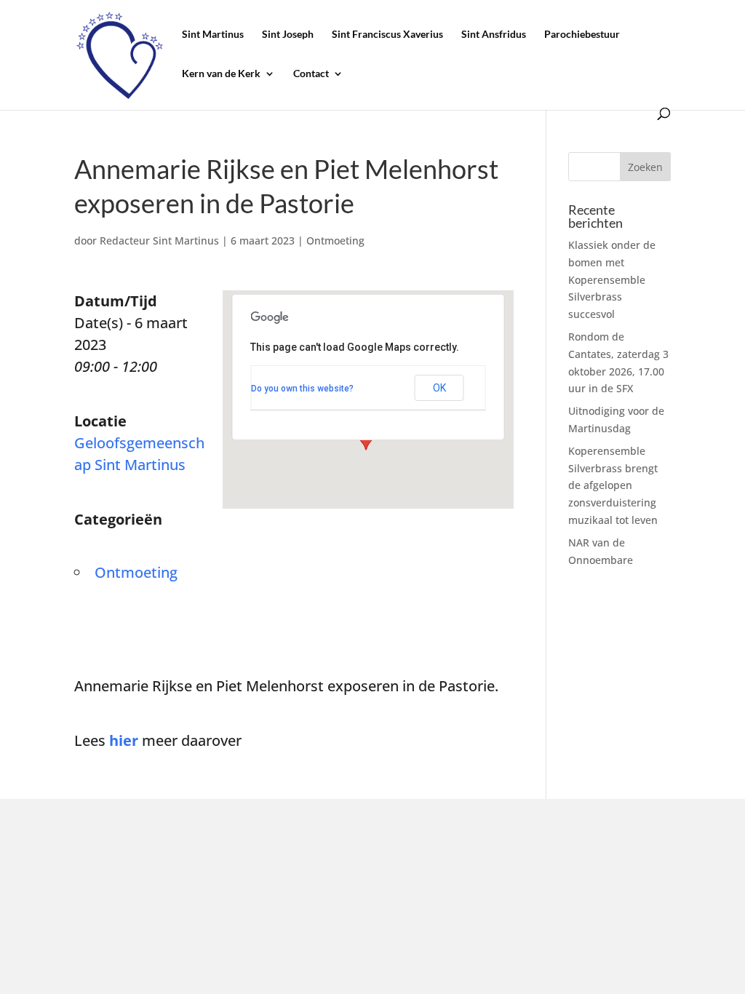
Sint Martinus (213, 34)
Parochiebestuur (582, 34)
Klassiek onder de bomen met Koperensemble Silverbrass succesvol (612, 279)
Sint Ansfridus (493, 34)
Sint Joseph (288, 34)
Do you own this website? (302, 388)
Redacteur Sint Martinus (159, 240)
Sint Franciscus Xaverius (387, 34)
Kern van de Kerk (221, 73)
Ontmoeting (335, 240)
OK (439, 388)
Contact (311, 73)
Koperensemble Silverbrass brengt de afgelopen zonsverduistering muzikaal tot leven (613, 485)
